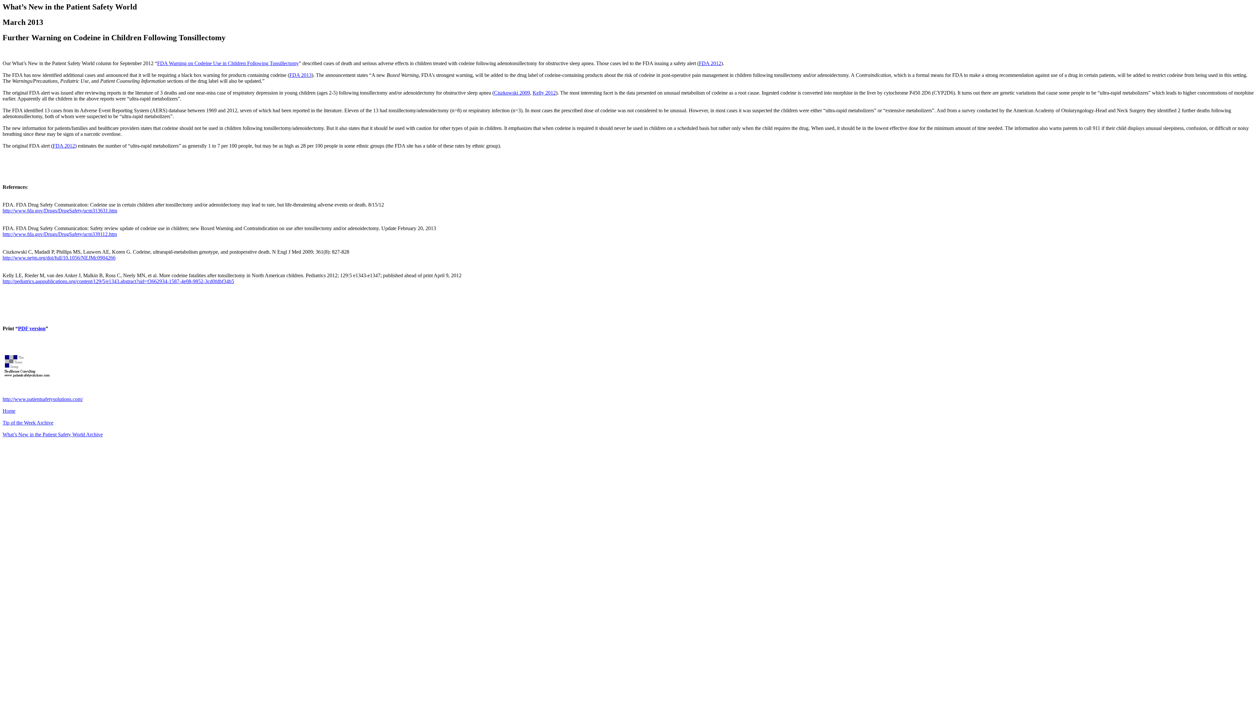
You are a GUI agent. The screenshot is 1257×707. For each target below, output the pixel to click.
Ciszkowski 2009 (512, 93)
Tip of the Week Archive (28, 423)
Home (9, 411)
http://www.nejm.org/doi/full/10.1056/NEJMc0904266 (59, 258)
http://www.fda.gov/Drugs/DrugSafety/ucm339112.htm (60, 234)
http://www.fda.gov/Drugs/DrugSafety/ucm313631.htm (60, 210)
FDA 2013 (300, 75)
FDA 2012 (710, 63)
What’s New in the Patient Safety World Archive (53, 434)
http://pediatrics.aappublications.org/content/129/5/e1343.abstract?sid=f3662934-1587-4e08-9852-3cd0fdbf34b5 (118, 281)
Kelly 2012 (544, 93)
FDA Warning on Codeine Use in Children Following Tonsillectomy (228, 63)
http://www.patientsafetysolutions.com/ (43, 399)
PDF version (32, 328)
